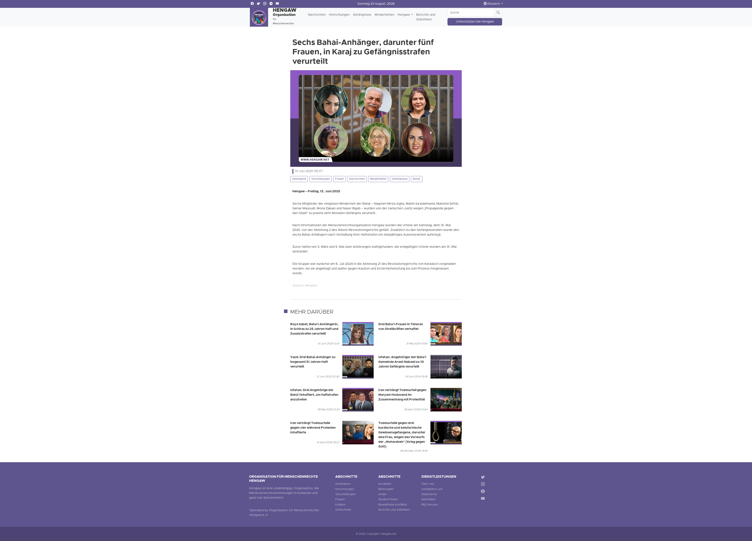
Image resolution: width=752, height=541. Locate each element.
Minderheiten (384, 15)
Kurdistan (384, 484)
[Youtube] (483, 499)
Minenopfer (386, 489)
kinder (382, 494)
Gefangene (299, 179)
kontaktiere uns (432, 489)
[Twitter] (483, 477)
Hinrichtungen (339, 15)
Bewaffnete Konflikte (392, 505)
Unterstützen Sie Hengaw (475, 22)
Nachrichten (317, 15)
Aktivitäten (428, 499)
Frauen (339, 179)
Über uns (427, 484)
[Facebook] (483, 492)
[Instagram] (483, 485)
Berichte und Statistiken (425, 17)
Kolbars (340, 505)
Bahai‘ (417, 179)
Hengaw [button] (404, 15)
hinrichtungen (344, 489)
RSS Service (429, 505)
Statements (429, 494)
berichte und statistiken (394, 510)
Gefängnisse (362, 15)
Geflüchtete (343, 510)
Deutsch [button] (494, 4)
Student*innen (388, 499)
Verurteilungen (320, 179)
